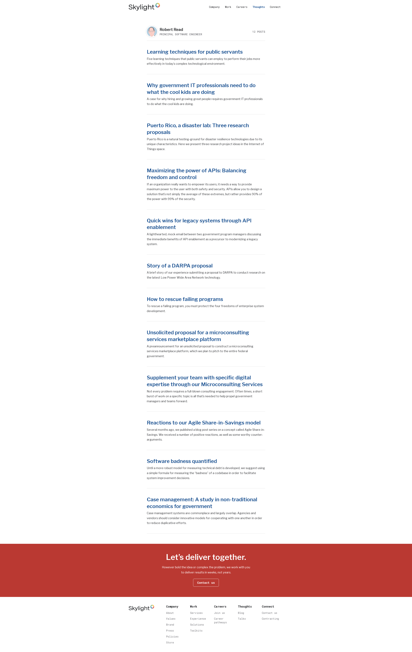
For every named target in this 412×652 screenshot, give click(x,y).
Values (170, 618)
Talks (242, 618)
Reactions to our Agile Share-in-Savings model (204, 422)
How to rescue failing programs (185, 299)
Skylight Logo (141, 609)
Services (196, 612)
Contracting (270, 618)
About (170, 612)
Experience (198, 618)
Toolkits (196, 630)
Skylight (145, 7)
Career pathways (220, 620)
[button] (214, 7)
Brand (170, 624)
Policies (172, 636)
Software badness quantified (182, 461)
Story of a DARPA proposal (180, 265)
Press (170, 630)
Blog (241, 612)
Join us (219, 612)
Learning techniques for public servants (195, 52)
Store (170, 642)
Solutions (197, 624)
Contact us (269, 612)
